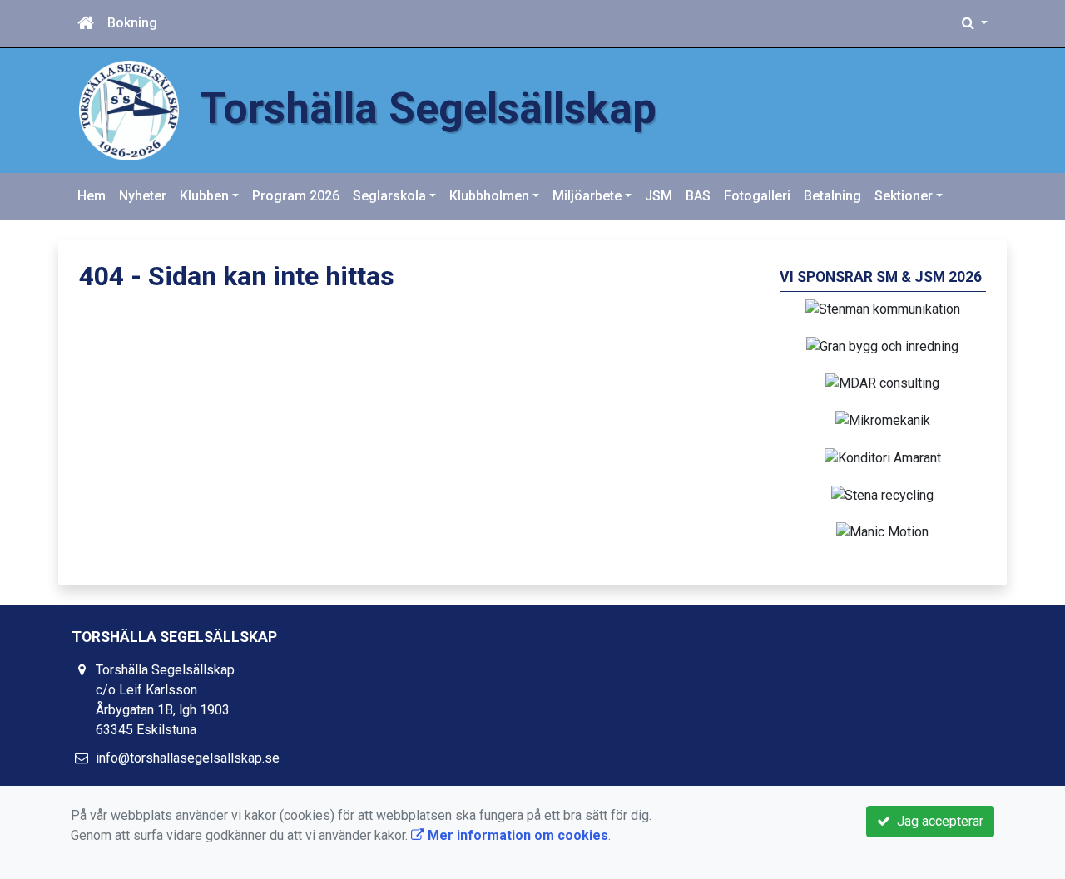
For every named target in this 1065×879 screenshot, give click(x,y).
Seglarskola (389, 196)
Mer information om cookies (516, 835)
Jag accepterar (936, 821)
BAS (698, 196)
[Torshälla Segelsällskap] (129, 109)
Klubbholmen (489, 196)
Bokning (132, 23)
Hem (91, 196)
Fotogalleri (757, 196)
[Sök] (974, 23)
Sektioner (903, 196)
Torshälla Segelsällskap (428, 108)
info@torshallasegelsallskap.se (188, 758)
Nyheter (142, 196)
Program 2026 (295, 196)
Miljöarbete (587, 196)
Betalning (832, 196)
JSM (658, 196)
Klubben (204, 196)
